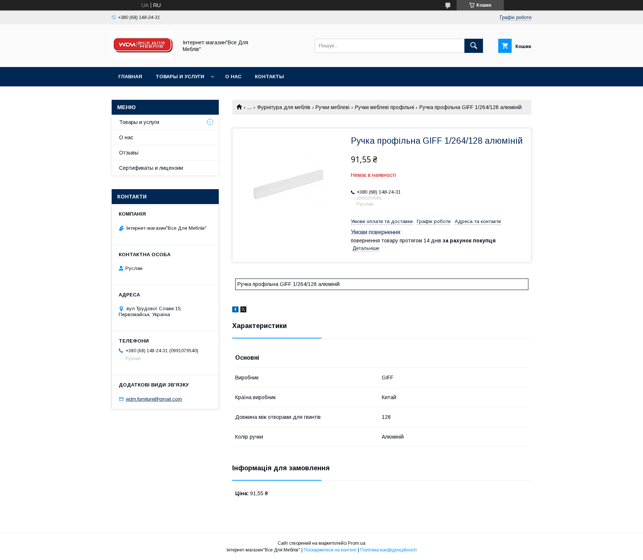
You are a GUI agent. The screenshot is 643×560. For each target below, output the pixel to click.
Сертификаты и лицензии (151, 168)
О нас (233, 76)
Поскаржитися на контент (330, 550)
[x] (243, 311)
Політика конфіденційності (388, 550)
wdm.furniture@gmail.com (154, 399)
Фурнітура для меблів (283, 107)
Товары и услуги (180, 76)
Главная (130, 76)
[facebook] (235, 311)
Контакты (269, 76)
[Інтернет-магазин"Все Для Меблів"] (143, 57)
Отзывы (128, 153)
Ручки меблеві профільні (384, 107)
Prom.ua (356, 543)
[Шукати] (473, 46)
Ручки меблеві (332, 107)
